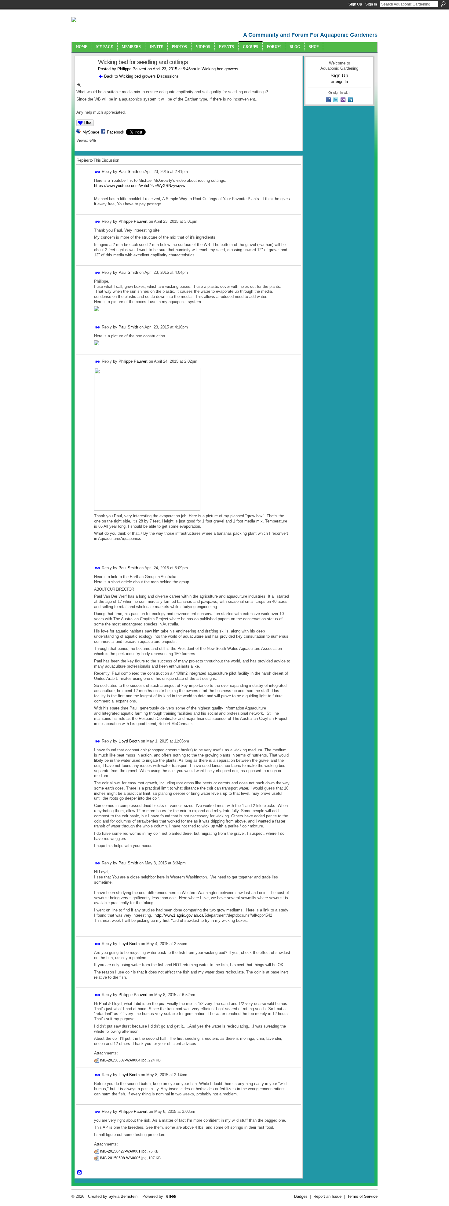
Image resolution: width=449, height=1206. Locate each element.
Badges (301, 1196)
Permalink (97, 172)
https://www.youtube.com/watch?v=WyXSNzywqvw (139, 185)
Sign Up (355, 4)
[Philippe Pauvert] (84, 75)
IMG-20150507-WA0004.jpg (123, 1060)
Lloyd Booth (129, 741)
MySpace (90, 132)
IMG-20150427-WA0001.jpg (123, 1151)
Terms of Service (362, 1196)
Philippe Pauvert (131, 69)
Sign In (371, 4)
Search (443, 4)
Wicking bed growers (220, 69)
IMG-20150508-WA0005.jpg (123, 1158)
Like (88, 122)
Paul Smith (128, 171)
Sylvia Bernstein (122, 1196)
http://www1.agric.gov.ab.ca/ (180, 915)
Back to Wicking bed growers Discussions (141, 76)
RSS (79, 1172)
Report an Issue (327, 1196)
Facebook (115, 132)
